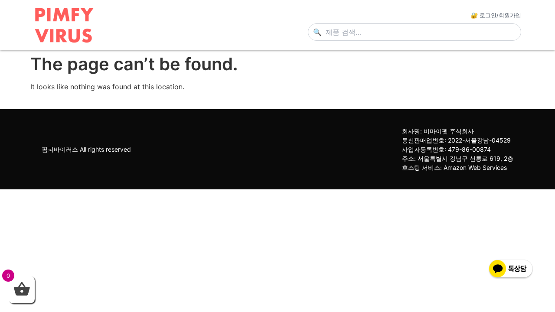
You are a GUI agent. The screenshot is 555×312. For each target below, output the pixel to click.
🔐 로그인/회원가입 (496, 15)
